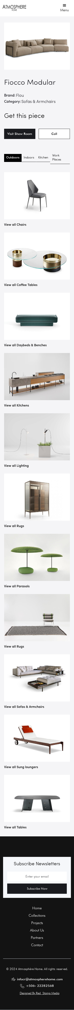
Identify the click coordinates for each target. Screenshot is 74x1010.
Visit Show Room (19, 134)
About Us (37, 930)
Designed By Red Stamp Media (39, 993)
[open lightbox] (37, 46)
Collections (37, 915)
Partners (37, 938)
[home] (14, 7)
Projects (37, 923)
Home (37, 908)
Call (54, 134)
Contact (37, 945)
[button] (64, 7)
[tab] (13, 158)
